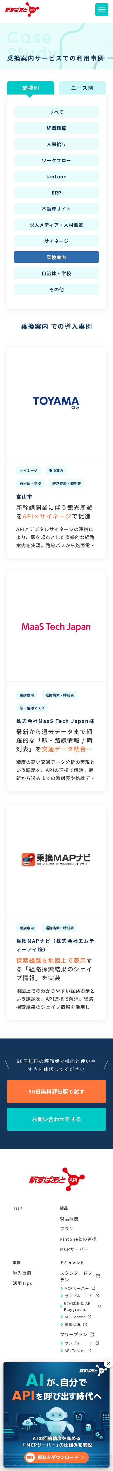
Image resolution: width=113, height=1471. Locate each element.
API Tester (75, 1316)
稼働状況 (73, 1324)
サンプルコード (79, 1295)
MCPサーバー (77, 1288)
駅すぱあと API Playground (78, 1306)
